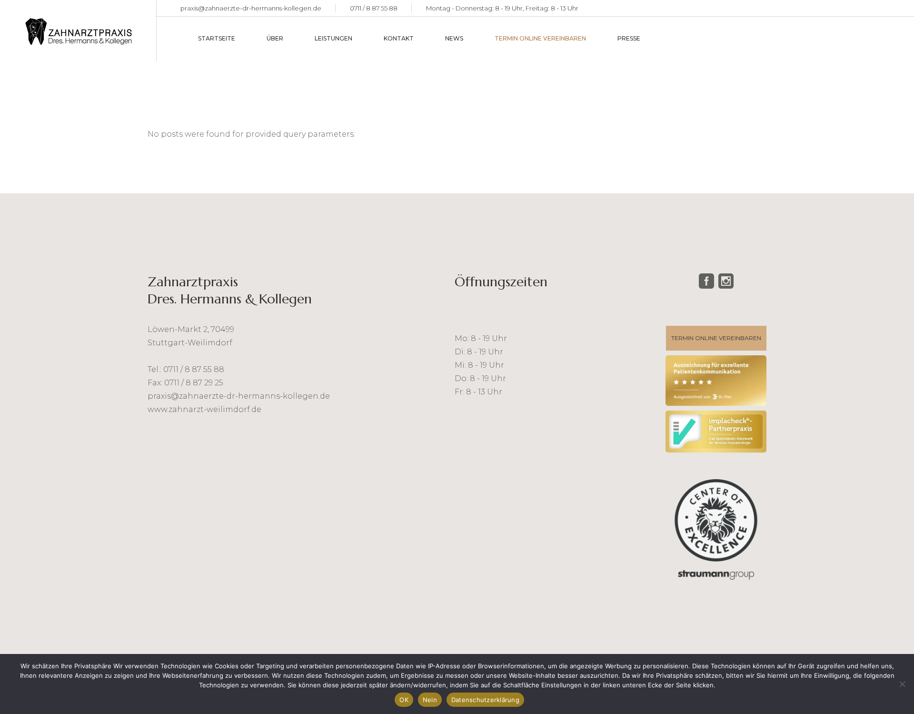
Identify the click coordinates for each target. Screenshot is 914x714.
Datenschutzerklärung (485, 700)
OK (403, 700)
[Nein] (902, 684)
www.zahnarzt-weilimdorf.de (204, 409)
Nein (430, 700)
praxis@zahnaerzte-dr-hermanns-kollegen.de (250, 8)
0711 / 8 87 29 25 (193, 382)
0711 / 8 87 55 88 (373, 8)
